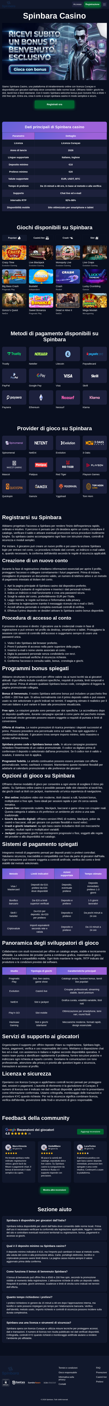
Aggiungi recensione (90, 1131)
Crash (66, 238)
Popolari (12, 238)
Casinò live (39, 238)
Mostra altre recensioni (54, 1190)
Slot (92, 238)
